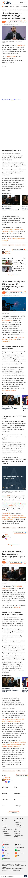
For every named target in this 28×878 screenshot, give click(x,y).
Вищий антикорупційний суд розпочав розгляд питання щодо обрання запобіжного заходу (14, 744)
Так (25, 876)
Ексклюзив (5, 799)
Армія (17, 6)
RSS (18, 856)
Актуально (5, 787)
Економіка (24, 6)
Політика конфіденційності (18, 825)
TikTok (19, 844)
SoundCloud (20, 853)
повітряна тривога (22, 527)
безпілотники (6, 527)
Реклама (4, 827)
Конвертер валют (6, 835)
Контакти (4, 825)
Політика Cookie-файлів (18, 835)
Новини (12, 6)
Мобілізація (17, 806)
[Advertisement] (14, 82)
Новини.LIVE (6, 341)
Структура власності (7, 829)
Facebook (6, 856)
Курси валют (5, 833)
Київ (15, 799)
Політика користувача (17, 821)
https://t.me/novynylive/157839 (11, 99)
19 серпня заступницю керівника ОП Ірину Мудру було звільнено (13, 719)
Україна (5, 6)
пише (5, 629)
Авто (15, 787)
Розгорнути (14, 812)
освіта (4, 245)
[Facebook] (9, 782)
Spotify (19, 850)
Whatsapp (7, 858)
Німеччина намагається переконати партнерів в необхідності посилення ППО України (14, 504)
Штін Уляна (7, 535)
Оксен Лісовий (20, 45)
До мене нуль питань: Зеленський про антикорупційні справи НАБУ (10, 208)
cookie (11, 876)
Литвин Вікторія (7, 778)
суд (24, 770)
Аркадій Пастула (7, 252)
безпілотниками (7, 320)
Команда (4, 831)
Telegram (6, 847)
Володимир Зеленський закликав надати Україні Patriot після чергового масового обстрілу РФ (14, 517)
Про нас (4, 821)
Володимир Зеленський (8, 770)
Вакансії (4, 823)
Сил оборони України (9, 390)
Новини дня (11, 10)
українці (11, 245)
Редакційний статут (17, 828)
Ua (21, 2)
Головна (4, 10)
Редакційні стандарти (17, 832)
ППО (14, 527)
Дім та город (5, 793)
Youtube (6, 844)
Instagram (7, 853)
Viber (5, 850)
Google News (20, 847)
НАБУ (19, 770)
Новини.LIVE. (17, 607)
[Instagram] (6, 539)
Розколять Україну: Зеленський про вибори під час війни (10, 408)
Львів (3, 806)
